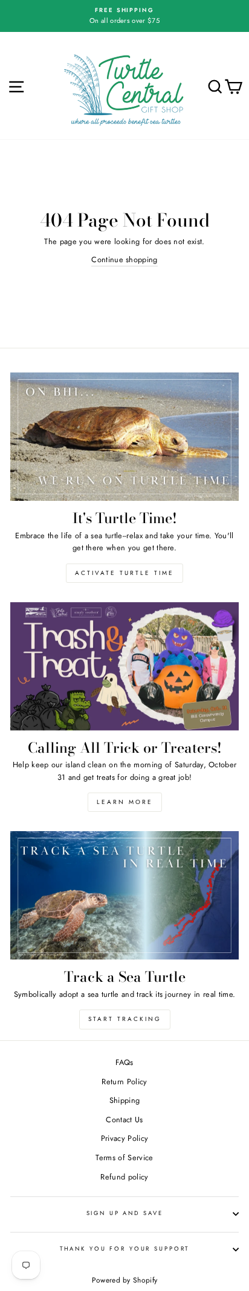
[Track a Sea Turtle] (124, 895)
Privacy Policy (124, 1138)
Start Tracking (124, 1018)
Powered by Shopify (125, 1280)
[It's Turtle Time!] (124, 436)
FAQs (124, 1062)
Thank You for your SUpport (125, 1249)
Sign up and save (124, 1213)
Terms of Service (124, 1157)
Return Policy (124, 1081)
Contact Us (124, 1119)
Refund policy (124, 1177)
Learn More (125, 801)
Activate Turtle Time (124, 572)
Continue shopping (124, 259)
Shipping (124, 1100)
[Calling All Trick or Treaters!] (124, 666)
